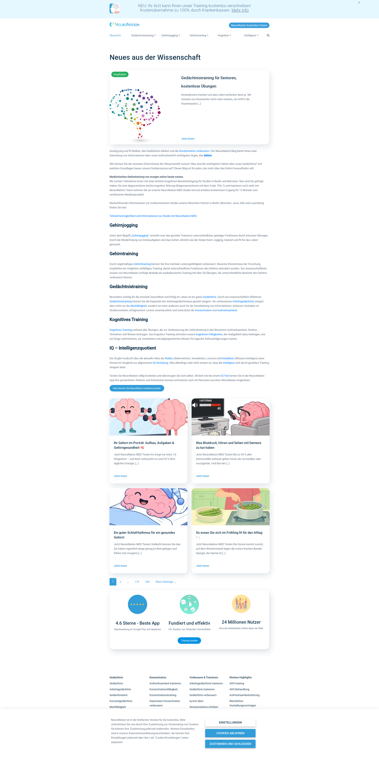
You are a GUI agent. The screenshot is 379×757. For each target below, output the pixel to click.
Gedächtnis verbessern (203, 695)
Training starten (189, 640)
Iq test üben (196, 701)
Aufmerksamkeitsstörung (244, 695)
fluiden (169, 358)
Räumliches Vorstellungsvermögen (242, 703)
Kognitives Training (121, 329)
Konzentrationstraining (163, 695)
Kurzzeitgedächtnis (121, 701)
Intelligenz (229, 362)
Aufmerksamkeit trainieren (165, 683)
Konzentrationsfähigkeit (164, 689)
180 (147, 581)
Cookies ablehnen (230, 733)
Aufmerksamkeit (227, 310)
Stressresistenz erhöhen (204, 706)
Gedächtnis (209, 296)
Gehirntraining (142, 264)
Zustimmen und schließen (230, 744)
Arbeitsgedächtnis (243, 301)
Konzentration (203, 310)
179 (137, 581)
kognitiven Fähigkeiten (209, 334)
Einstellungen (230, 722)
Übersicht (115, 35)
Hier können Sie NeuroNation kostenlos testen (137, 388)
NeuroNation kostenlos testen (249, 25)
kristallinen (227, 358)
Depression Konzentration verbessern (165, 703)
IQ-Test (225, 375)
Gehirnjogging (140, 235)
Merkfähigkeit (138, 305)
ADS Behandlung (239, 689)
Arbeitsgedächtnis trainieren (206, 683)
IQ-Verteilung (160, 362)
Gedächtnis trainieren (202, 689)
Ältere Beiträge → (165, 581)
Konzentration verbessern (194, 150)
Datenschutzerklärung (142, 733)
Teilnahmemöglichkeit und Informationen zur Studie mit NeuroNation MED (153, 215)
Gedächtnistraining (121, 301)
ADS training (236, 683)
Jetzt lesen (187, 138)
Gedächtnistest (118, 695)
